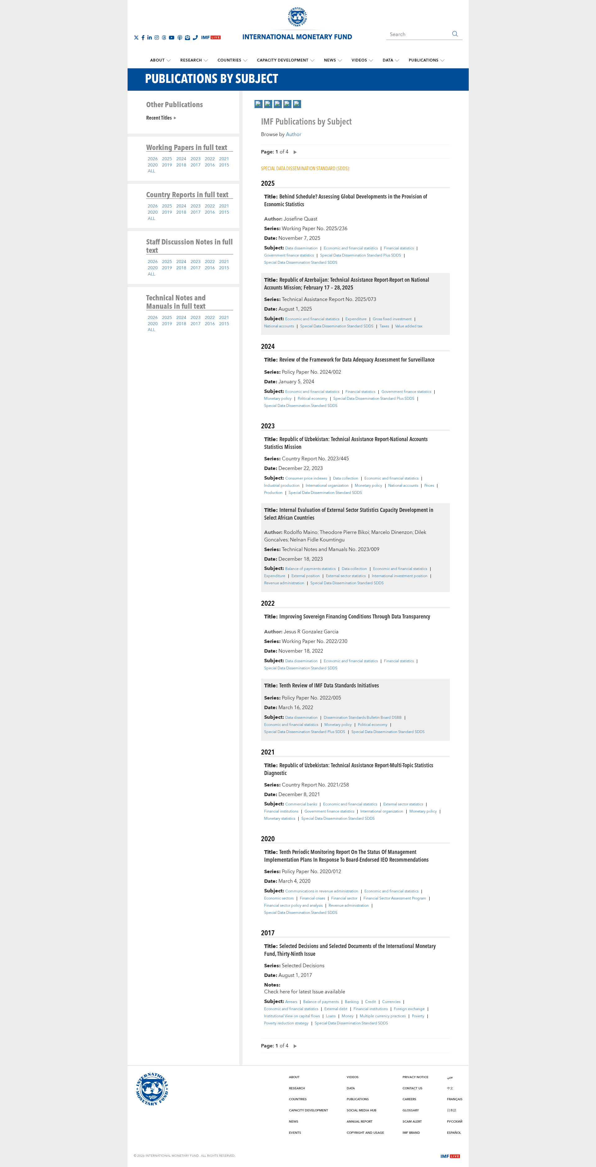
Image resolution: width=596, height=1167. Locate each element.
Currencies (391, 1002)
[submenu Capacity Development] (312, 60)
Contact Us (412, 1088)
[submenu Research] (206, 60)
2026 (153, 159)
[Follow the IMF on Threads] (164, 37)
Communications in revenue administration (321, 891)
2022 (210, 159)
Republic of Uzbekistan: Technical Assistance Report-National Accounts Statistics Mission (346, 443)
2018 (181, 165)
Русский (455, 1121)
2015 (224, 165)
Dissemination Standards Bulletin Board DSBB (363, 718)
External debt (335, 1009)
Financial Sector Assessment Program (394, 898)
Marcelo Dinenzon (392, 532)
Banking (352, 1002)
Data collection (345, 479)
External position (305, 576)
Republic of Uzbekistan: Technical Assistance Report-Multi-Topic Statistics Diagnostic (348, 769)
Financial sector (344, 898)
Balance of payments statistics (310, 569)
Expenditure (356, 319)
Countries (230, 60)
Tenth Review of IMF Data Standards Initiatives (329, 685)
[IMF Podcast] (179, 37)
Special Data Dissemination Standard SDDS (300, 263)
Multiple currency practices (383, 1016)
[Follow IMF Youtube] (171, 37)
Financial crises (312, 898)
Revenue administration (284, 583)
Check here (277, 991)
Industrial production (282, 486)
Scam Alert (412, 1121)
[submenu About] (168, 60)
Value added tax (408, 326)
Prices (429, 486)
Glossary (411, 1110)
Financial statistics (399, 248)
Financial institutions (281, 812)
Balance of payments (321, 1002)
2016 (210, 165)
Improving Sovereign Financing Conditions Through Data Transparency (354, 616)
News (330, 60)
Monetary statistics (279, 819)
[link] (259, 104)
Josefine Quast (300, 219)
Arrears (291, 1002)
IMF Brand (411, 1133)
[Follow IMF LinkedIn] (149, 37)
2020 (153, 165)
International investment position (399, 576)
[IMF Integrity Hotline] (195, 37)
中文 (450, 1088)
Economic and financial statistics (351, 248)
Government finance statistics (289, 256)
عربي (450, 1077)
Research (191, 60)
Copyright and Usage (365, 1133)
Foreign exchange (409, 1009)
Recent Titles (159, 117)
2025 (167, 159)
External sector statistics (346, 576)
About (157, 60)
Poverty (418, 1016)
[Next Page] (294, 152)
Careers (409, 1099)
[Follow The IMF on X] (136, 37)
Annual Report (359, 1121)
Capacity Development (283, 60)
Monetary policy (277, 399)
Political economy (312, 399)
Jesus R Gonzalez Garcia (311, 631)
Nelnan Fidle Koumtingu (317, 540)
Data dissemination (301, 248)
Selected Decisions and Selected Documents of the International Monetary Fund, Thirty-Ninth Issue (350, 949)
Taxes (384, 326)
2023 (196, 159)
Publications (424, 60)
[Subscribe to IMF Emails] (187, 37)
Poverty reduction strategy (286, 1023)
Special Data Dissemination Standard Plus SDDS (360, 256)
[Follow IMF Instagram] (157, 37)
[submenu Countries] (245, 60)
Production (273, 493)
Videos (359, 60)
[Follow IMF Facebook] (143, 37)
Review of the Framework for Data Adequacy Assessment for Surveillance (357, 359)
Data (388, 60)
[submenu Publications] (442, 60)
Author (293, 134)
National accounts (279, 326)
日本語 (451, 1110)
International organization (327, 486)
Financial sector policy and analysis (293, 906)
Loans (331, 1016)
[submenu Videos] (371, 60)
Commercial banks (301, 804)
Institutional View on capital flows (292, 1016)
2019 (167, 165)
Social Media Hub (361, 1110)
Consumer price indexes (306, 479)
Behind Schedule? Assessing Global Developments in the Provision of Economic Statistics (345, 200)
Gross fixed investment (392, 319)
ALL (151, 171)
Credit (370, 1002)
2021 (224, 159)
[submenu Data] (397, 60)
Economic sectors (279, 898)
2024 (181, 159)
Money (348, 1016)
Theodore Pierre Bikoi (344, 532)
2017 (196, 165)
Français (455, 1099)
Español (454, 1133)
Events (295, 1133)
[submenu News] (340, 60)
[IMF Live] (450, 1155)
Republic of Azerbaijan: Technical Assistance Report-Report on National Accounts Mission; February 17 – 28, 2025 (346, 283)
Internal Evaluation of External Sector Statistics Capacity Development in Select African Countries (348, 513)
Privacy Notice (415, 1077)
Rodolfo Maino (301, 532)
